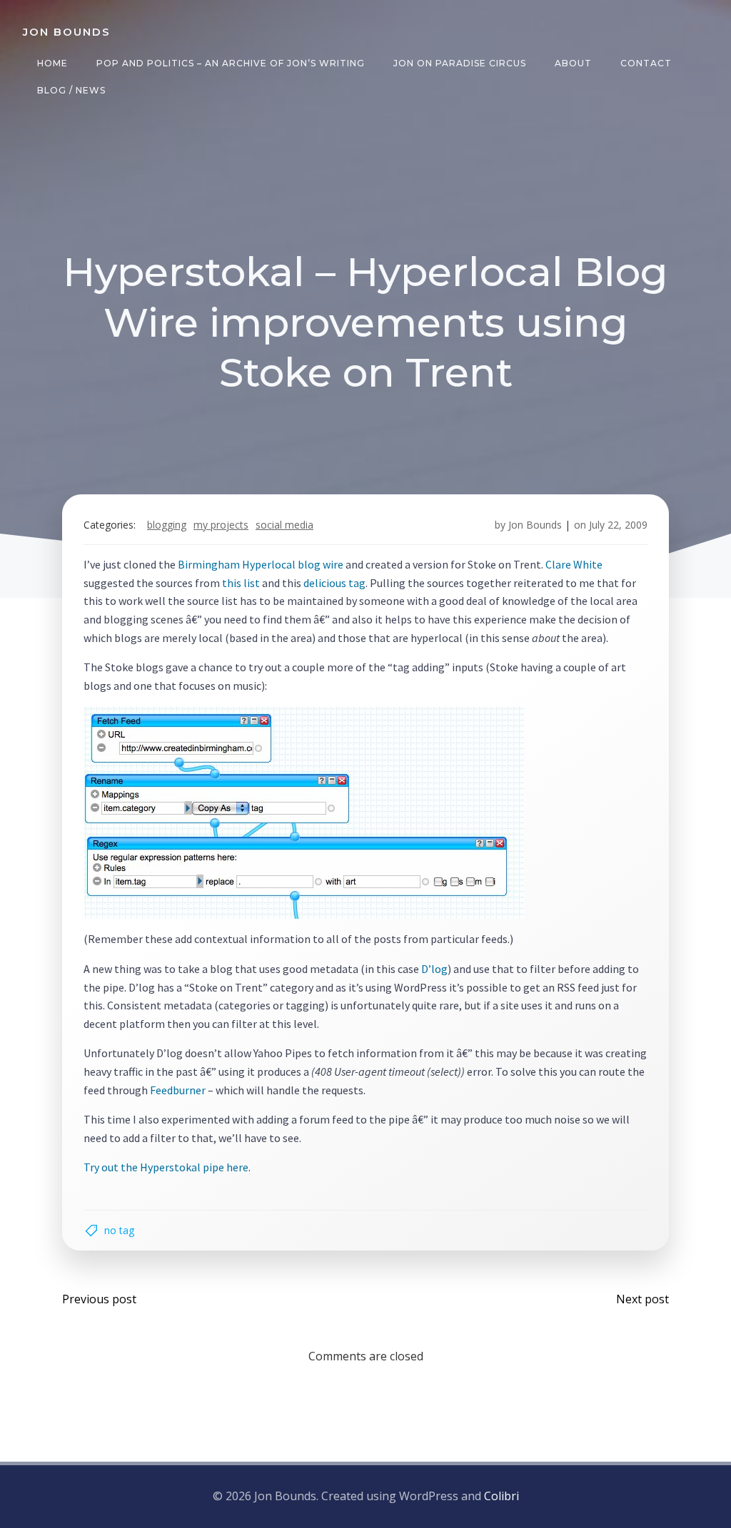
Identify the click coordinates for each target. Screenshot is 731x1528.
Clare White (574, 564)
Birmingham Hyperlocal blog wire (260, 564)
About (573, 63)
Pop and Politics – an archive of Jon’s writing (230, 63)
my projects (220, 524)
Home (52, 63)
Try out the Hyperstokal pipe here (166, 1167)
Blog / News (71, 90)
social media (284, 524)
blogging (166, 524)
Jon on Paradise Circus (459, 63)
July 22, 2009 (618, 524)
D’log (434, 969)
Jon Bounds (535, 524)
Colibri (501, 1496)
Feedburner (178, 1090)
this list (241, 583)
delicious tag (334, 583)
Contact (646, 63)
